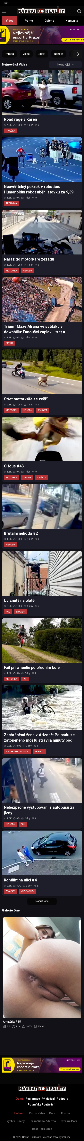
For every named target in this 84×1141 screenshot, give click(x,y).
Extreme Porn (69, 1121)
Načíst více (42, 901)
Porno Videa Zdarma (42, 1121)
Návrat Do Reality (31, 1137)
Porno (29, 20)
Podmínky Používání (41, 1104)
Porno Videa (37, 1113)
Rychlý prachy (15, 1121)
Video (26, 53)
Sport (41, 53)
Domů (20, 1098)
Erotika (66, 1113)
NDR (6, 3)
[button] (74, 54)
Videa (9, 20)
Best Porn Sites (42, 1128)
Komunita (72, 20)
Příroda (9, 53)
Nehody (58, 53)
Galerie (49, 20)
